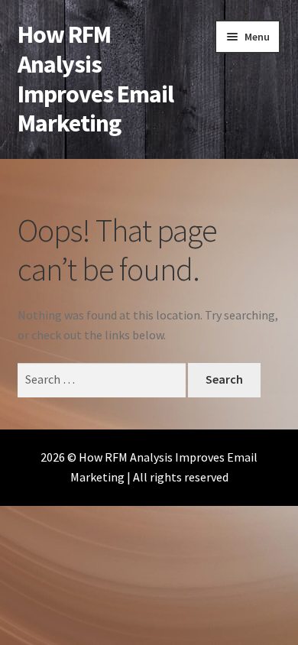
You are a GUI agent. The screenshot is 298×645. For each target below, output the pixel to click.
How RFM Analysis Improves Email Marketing (95, 79)
